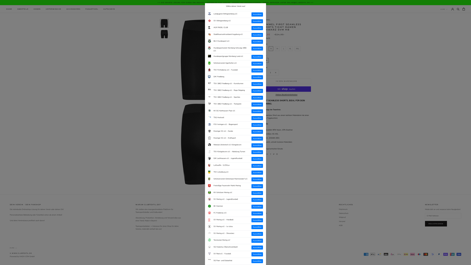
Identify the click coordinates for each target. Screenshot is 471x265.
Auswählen (257, 14)
